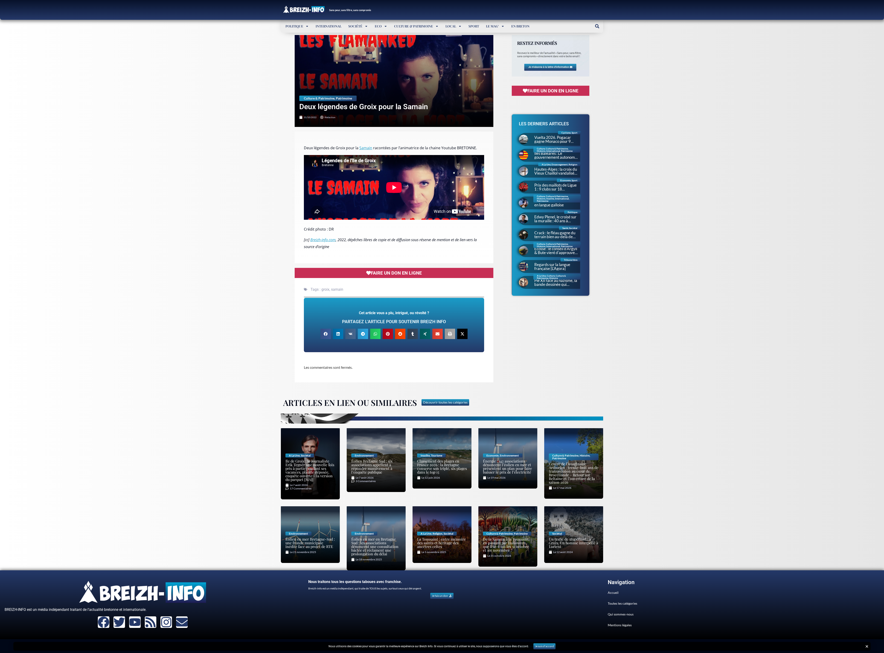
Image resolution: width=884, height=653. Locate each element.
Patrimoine (344, 98)
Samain (365, 147)
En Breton (520, 26)
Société (355, 26)
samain (337, 289)
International (328, 26)
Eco (378, 26)
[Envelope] (182, 622)
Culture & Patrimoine (413, 26)
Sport (473, 26)
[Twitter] (119, 622)
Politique (294, 26)
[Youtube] (135, 622)
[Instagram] (166, 622)
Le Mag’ (492, 26)
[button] (597, 26)
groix (325, 289)
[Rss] (150, 622)
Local (450, 26)
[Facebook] (103, 622)
